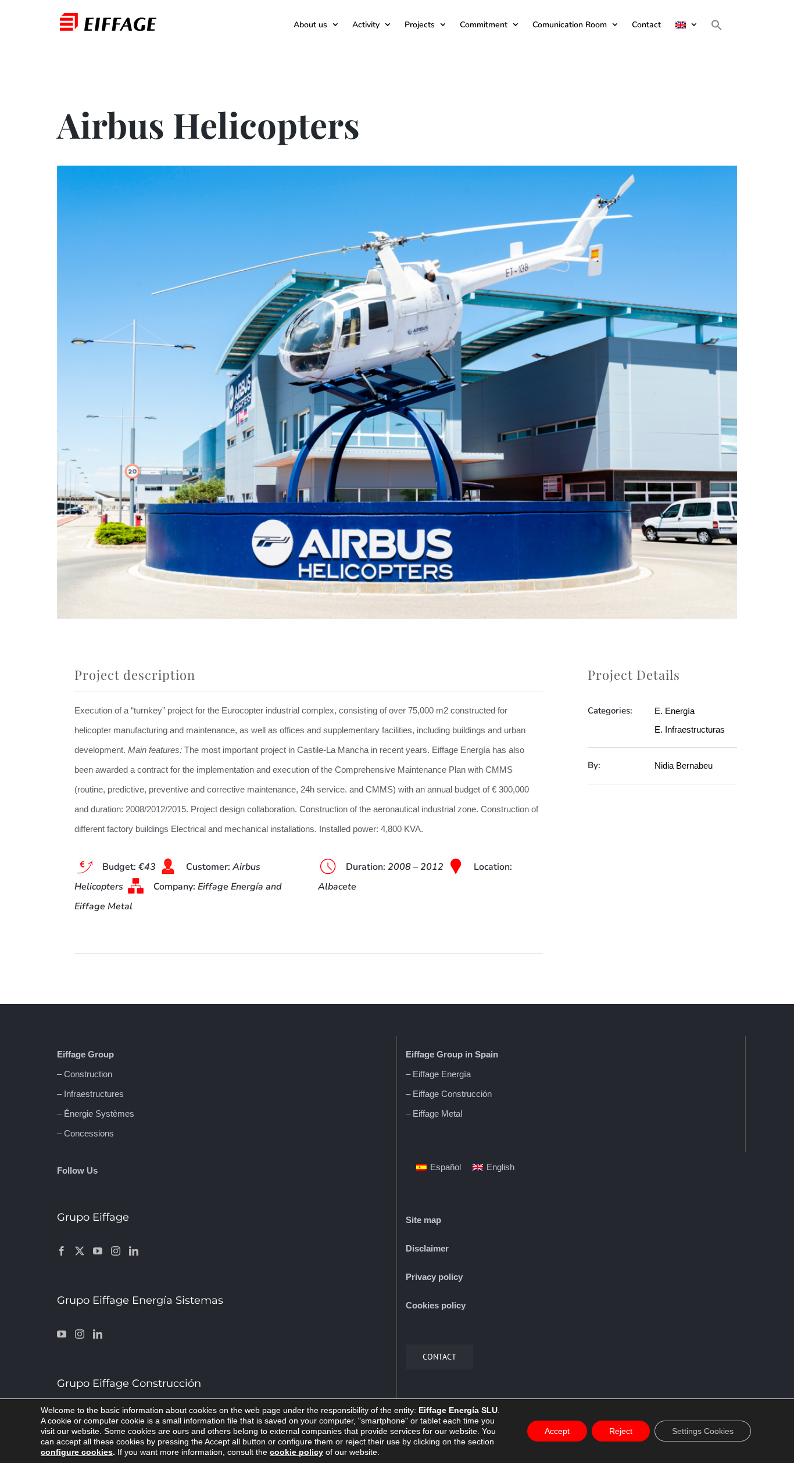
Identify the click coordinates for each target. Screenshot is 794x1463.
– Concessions (85, 1133)
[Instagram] (115, 1251)
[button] (717, 24)
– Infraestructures (90, 1094)
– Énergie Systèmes (95, 1113)
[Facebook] (61, 1251)
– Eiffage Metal (434, 1113)
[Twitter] (79, 1251)
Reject (620, 1431)
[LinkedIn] (133, 1251)
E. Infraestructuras (689, 729)
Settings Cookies (703, 1431)
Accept (557, 1431)
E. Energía (674, 711)
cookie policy (296, 1452)
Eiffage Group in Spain (452, 1054)
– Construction (84, 1074)
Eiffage (71, 1054)
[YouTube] (97, 1251)
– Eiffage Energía (438, 1074)
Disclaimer (427, 1248)
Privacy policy (434, 1277)
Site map (423, 1220)
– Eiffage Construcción (449, 1094)
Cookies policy (436, 1305)
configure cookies (77, 1452)
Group (99, 1054)
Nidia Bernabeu (683, 765)
